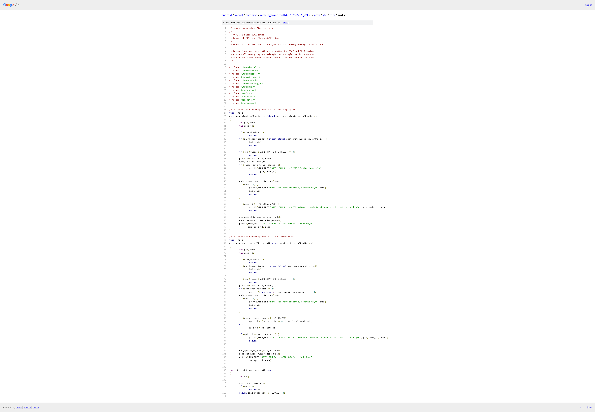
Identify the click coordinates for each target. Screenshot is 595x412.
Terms (36, 407)
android (227, 15)
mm (332, 15)
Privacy (27, 407)
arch (317, 15)
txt (582, 407)
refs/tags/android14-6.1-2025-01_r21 (284, 15)
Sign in (588, 4)
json (589, 407)
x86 (325, 15)
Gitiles (19, 407)
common (251, 15)
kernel (239, 15)
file (285, 22)
